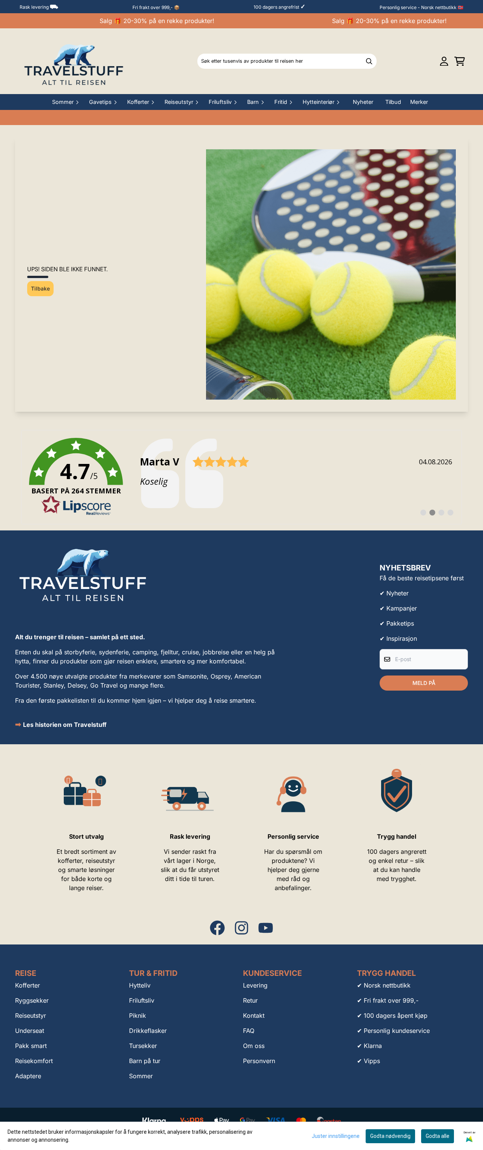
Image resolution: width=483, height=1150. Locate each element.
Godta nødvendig (390, 1136)
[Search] (369, 61)
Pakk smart (31, 1046)
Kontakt (254, 1015)
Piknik (137, 1015)
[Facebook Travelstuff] (217, 927)
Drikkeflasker (148, 1030)
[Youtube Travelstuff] (265, 927)
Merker (419, 102)
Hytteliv (140, 985)
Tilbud (393, 102)
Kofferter (27, 985)
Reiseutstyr (30, 1015)
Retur (250, 1000)
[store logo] (74, 61)
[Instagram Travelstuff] (241, 927)
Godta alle (437, 1136)
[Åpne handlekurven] (459, 61)
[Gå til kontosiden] (444, 61)
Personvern (259, 1061)
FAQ (248, 1030)
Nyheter (363, 102)
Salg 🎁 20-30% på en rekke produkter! (146, 21)
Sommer (141, 1076)
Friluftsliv (141, 1000)
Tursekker (143, 1046)
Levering (255, 985)
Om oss (254, 1046)
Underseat (29, 1030)
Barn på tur (144, 1061)
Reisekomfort (34, 1061)
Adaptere (28, 1076)
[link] (241, 477)
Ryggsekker (32, 1000)
